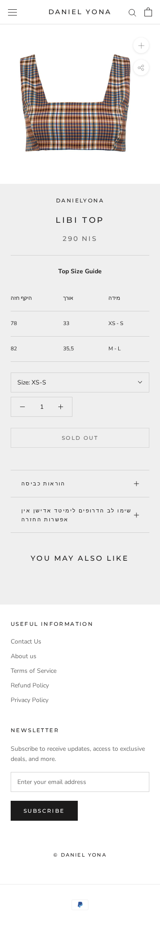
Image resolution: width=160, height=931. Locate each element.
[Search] (132, 12)
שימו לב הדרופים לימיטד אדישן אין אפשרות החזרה (76, 515)
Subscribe (44, 810)
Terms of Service (33, 671)
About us (23, 656)
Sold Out (80, 437)
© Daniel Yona (80, 855)
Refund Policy (30, 685)
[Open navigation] (12, 12)
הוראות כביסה (43, 483)
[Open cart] (148, 12)
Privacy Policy (29, 700)
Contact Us (26, 641)
